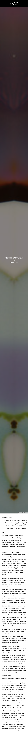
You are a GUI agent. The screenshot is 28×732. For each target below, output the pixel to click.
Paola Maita (9, 261)
